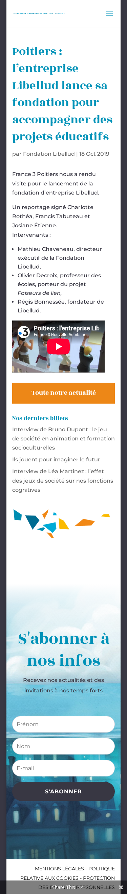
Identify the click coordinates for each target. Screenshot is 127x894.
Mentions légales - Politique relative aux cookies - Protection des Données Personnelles (67, 878)
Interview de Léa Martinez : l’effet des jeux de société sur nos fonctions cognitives (62, 480)
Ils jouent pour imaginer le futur (56, 459)
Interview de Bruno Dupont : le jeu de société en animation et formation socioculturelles (63, 438)
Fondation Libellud (49, 154)
